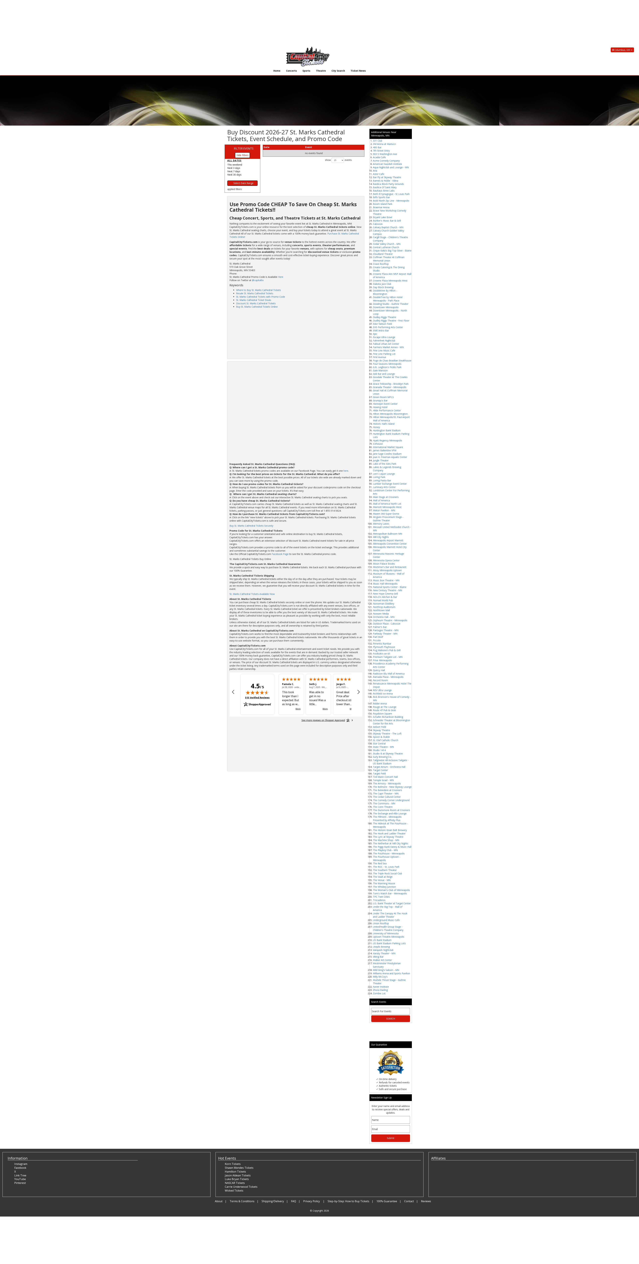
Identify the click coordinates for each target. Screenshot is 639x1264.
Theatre (321, 70)
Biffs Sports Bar (381, 197)
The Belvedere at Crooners (387, 790)
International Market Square (388, 447)
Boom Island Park (382, 204)
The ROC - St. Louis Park (386, 866)
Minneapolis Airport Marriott (388, 540)
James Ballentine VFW (384, 450)
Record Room (380, 680)
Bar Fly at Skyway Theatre (387, 177)
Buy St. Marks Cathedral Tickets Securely (251, 525)
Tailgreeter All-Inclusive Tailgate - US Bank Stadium (391, 762)
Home (276, 70)
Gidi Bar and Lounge (384, 373)
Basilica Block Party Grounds (388, 184)
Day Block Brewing (383, 287)
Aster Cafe (378, 174)
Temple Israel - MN (383, 780)
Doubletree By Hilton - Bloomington (385, 292)
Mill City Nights (381, 537)
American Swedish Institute (387, 164)
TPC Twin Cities (381, 896)
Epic (375, 333)
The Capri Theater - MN (386, 793)
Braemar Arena (381, 207)
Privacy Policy (311, 1201)
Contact (409, 1201)
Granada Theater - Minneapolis (389, 387)
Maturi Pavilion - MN (384, 510)
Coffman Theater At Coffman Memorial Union (388, 259)
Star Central (379, 743)
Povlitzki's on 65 (381, 653)
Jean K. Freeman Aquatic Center (390, 457)
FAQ (293, 1201)
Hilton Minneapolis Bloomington (390, 413)
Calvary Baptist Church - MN (388, 227)
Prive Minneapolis (382, 660)
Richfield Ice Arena (383, 693)
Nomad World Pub (383, 600)
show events (338, 160)
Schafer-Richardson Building (388, 716)
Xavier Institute (381, 986)
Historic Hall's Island (383, 423)
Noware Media (381, 613)
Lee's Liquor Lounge (384, 473)
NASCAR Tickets (235, 1183)
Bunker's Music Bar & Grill (387, 220)
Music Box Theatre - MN (386, 580)
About (218, 1201)
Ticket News (358, 70)
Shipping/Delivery (273, 1201)
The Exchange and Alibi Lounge (390, 813)
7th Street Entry (381, 150)
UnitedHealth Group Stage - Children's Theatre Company (388, 928)
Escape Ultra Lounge (384, 337)
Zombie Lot (379, 993)
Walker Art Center (382, 960)
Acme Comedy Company (386, 160)
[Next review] (358, 692)
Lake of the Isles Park (384, 463)
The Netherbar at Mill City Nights (390, 843)
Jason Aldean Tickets (238, 1175)
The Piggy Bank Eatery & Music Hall (392, 846)
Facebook (20, 1168)
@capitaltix (258, 280)
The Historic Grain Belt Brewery (390, 830)
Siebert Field (379, 726)
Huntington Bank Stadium (387, 430)
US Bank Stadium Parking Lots (389, 943)
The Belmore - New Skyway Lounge (392, 786)
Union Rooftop (381, 923)
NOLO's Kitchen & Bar (385, 597)
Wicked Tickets (234, 1190)
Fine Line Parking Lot (384, 353)
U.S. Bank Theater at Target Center (392, 903)
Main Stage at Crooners (386, 497)
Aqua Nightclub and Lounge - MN (391, 167)
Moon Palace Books (384, 563)
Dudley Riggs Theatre (384, 317)
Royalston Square (382, 713)
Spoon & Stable (381, 736)
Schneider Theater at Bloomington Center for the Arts (391, 722)
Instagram (20, 1164)
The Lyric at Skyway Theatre (388, 836)
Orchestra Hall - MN (383, 617)
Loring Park (379, 477)
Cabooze (378, 223)
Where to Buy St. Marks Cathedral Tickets (258, 290)
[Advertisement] (100, 23)
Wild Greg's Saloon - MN (386, 970)
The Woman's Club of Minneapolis (391, 890)
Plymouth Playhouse (384, 646)
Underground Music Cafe (386, 920)
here (345, 470)
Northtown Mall (381, 610)
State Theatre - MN (383, 746)
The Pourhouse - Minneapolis (389, 853)
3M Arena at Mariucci (384, 144)
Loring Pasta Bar (382, 480)
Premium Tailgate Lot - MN (388, 656)
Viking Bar (378, 956)
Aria (375, 170)
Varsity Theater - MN (384, 953)
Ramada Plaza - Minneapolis (388, 676)
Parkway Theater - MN (385, 633)
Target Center (380, 770)
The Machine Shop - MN (386, 840)
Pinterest (20, 1183)
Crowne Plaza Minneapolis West (390, 280)
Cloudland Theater (383, 253)
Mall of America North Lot (387, 503)
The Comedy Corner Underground (391, 800)
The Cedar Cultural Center (387, 796)
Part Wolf (378, 636)
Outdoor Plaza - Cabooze (386, 623)
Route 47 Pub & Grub (384, 710)
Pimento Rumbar (382, 643)
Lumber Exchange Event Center (390, 483)
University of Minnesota (386, 933)
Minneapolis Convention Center (390, 543)
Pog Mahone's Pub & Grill (387, 650)
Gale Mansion (380, 370)
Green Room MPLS (383, 397)
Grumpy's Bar (380, 400)
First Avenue (379, 357)
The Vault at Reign (383, 876)
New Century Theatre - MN (387, 590)
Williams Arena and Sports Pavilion (391, 973)
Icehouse (378, 443)
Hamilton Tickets (235, 1171)
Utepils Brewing (381, 946)
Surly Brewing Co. (382, 756)
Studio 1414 (379, 750)
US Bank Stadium (382, 940)
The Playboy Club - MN (385, 850)
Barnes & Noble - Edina (385, 180)
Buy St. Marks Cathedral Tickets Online (257, 306)
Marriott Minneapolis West (387, 507)
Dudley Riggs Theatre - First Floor (391, 320)
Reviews (426, 1201)
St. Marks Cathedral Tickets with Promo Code (260, 296)
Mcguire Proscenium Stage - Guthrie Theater (388, 518)
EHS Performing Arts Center (388, 327)
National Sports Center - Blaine (389, 587)
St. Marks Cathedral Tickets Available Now (252, 594)
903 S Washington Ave (385, 154)
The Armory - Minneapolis (387, 783)
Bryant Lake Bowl (382, 217)
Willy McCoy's (380, 976)
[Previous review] (233, 692)
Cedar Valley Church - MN (386, 243)
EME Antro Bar (381, 330)
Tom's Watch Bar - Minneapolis (390, 893)
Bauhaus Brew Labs (384, 190)
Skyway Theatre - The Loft (387, 733)
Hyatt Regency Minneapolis (387, 440)
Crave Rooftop (381, 263)
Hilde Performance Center (387, 410)
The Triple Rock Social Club (387, 873)
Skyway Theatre (381, 730)
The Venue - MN (382, 880)
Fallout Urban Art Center (386, 343)
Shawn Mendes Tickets (239, 1168)
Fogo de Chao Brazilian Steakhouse (392, 360)
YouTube (20, 1179)
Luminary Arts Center (384, 487)
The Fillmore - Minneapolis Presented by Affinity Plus (387, 818)
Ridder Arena (380, 703)
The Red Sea (380, 863)
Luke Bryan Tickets (237, 1179)
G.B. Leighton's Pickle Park (387, 367)
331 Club (377, 140)
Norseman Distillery (383, 603)
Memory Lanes (381, 523)
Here (280, 276)
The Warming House (384, 883)
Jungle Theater (381, 460)
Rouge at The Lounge (384, 706)
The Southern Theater (385, 870)
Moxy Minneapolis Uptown (387, 570)
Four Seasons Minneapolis (387, 363)
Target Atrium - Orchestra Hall (389, 766)
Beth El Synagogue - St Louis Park (391, 194)
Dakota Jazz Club (382, 283)
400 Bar (377, 147)
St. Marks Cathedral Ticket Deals (253, 300)
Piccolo (377, 640)
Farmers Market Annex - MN (388, 347)
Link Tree (20, 1175)
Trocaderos (379, 900)
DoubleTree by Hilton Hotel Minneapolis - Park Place (387, 299)
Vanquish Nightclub (383, 950)
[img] (257, 692)
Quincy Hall (379, 670)
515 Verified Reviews (257, 697)
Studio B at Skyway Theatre (388, 753)
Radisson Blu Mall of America (389, 673)
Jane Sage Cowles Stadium (387, 453)
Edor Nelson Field (382, 323)
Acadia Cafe (379, 157)
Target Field (379, 773)
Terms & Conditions (242, 1201)
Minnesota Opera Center (386, 560)
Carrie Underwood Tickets (241, 1187)
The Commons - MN (384, 803)
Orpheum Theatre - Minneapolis (390, 620)
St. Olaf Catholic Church (385, 740)
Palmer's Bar (380, 627)
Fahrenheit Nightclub (384, 340)
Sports (306, 70)
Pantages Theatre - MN (385, 630)
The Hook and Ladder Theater (389, 833)
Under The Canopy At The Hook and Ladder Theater (390, 915)
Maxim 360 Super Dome (386, 513)
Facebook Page (280, 554)
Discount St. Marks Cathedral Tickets (256, 303)
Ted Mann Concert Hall (385, 776)
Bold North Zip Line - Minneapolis (391, 200)
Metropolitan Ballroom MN (387, 533)
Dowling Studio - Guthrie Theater (390, 303)
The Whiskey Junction (384, 886)
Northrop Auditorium (384, 607)
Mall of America (381, 500)
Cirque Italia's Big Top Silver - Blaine (392, 250)
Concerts (291, 70)
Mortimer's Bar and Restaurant (389, 567)
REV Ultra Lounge (382, 690)
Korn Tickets (233, 1164)
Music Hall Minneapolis (385, 583)
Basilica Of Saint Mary (385, 187)
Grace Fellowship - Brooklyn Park (391, 383)
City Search (338, 70)
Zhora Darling (380, 990)
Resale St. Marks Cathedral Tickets (254, 293)
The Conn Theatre (383, 806)
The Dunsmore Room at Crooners (391, 810)
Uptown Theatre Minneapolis (388, 936)
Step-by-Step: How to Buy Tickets (348, 1201)
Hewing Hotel (380, 407)
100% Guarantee (386, 1201)
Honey (376, 427)
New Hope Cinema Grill (385, 593)
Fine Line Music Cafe (384, 350)
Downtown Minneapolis (386, 307)
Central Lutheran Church (386, 247)
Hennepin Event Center (385, 403)
